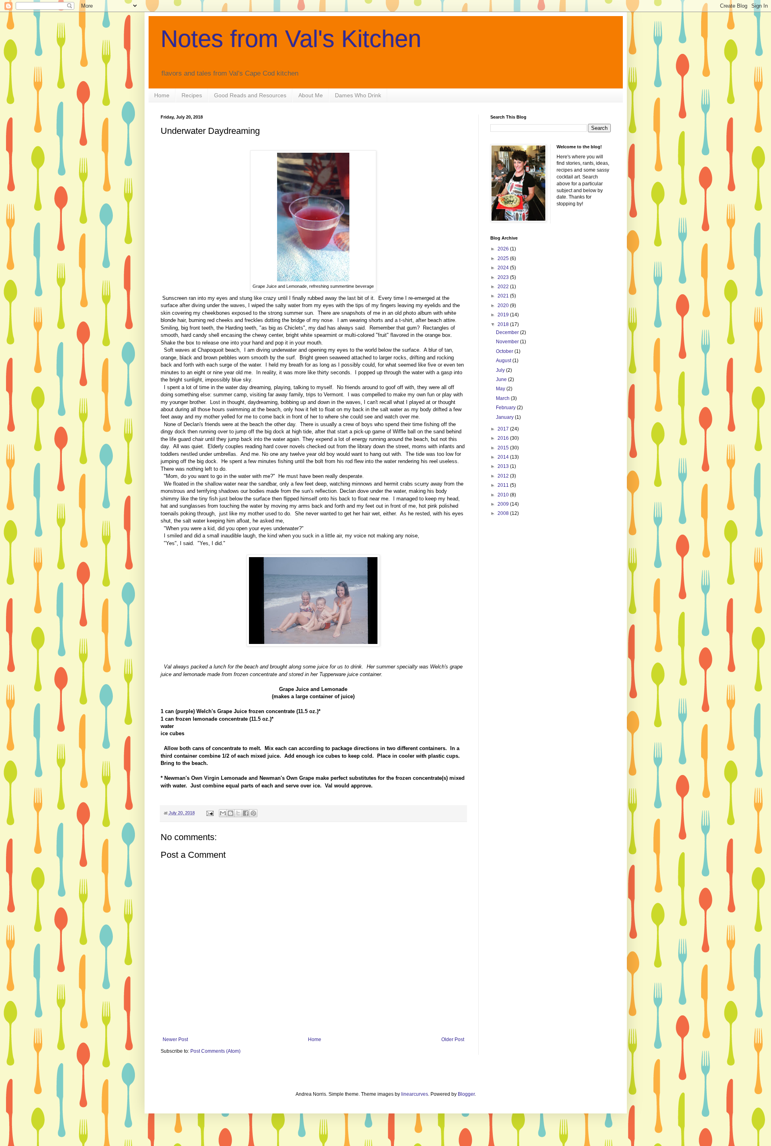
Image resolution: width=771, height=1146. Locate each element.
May (501, 389)
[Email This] (223, 813)
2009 (504, 504)
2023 (504, 277)
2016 (504, 438)
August (504, 360)
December (508, 332)
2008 (504, 513)
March (503, 398)
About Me (310, 95)
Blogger (466, 1094)
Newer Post (175, 1039)
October (505, 351)
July (501, 370)
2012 (504, 476)
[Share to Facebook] (246, 813)
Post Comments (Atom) (215, 1051)
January (505, 417)
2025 (504, 258)
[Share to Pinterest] (253, 813)
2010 (504, 495)
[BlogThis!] (230, 813)
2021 (504, 296)
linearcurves (414, 1094)
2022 (504, 286)
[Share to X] (238, 813)
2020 (504, 305)
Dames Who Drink (358, 95)
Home (161, 95)
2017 (504, 429)
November (508, 341)
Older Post (452, 1039)
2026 (504, 249)
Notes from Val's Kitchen (291, 38)
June (502, 379)
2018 (504, 324)
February (506, 407)
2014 (504, 457)
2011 (504, 485)
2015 (504, 448)
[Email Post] (209, 812)
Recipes (192, 95)
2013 (504, 466)
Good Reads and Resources (250, 95)
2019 (504, 315)
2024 (504, 268)
